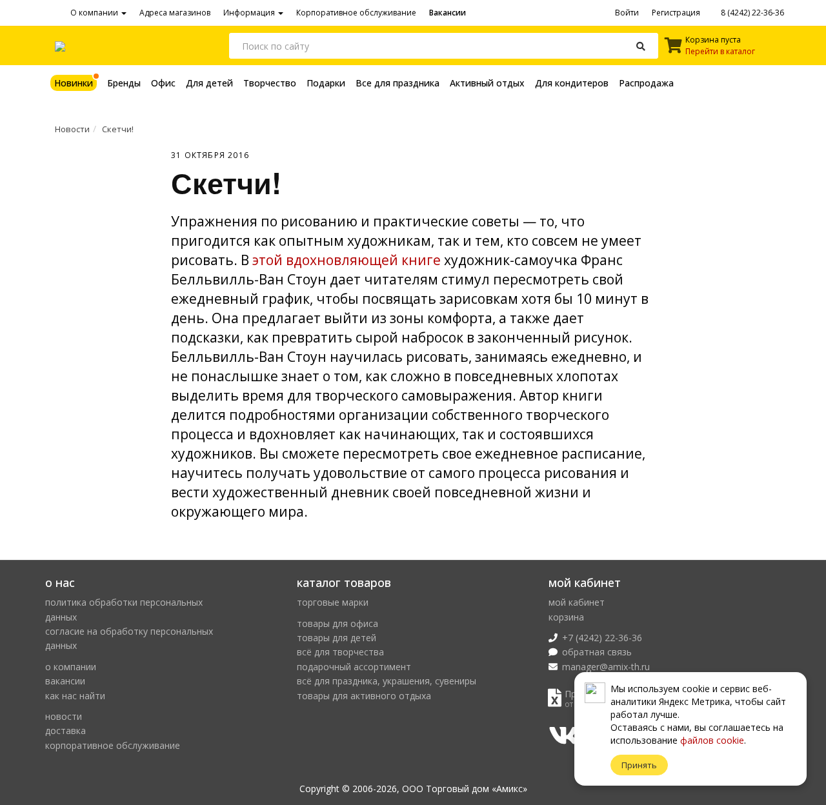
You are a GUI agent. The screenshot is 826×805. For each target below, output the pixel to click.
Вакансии (447, 12)
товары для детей (336, 637)
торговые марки (332, 602)
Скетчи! (118, 129)
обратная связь (597, 652)
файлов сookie (712, 740)
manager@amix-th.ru (606, 667)
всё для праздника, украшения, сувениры (386, 681)
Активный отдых (487, 83)
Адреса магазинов (174, 12)
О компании (95, 12)
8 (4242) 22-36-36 (751, 12)
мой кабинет (577, 602)
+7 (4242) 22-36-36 (602, 637)
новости (63, 716)
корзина (566, 617)
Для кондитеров (572, 83)
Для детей (209, 83)
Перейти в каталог (720, 51)
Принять (639, 765)
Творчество (269, 83)
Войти (627, 12)
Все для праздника (397, 83)
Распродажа (646, 83)
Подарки (326, 83)
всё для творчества (340, 652)
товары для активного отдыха (364, 696)
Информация (250, 12)
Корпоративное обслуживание (356, 12)
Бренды (124, 83)
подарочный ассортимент (354, 667)
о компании (70, 667)
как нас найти (75, 696)
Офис (163, 83)
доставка (65, 730)
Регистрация (676, 12)
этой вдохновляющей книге (346, 260)
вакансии (65, 681)
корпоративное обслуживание (112, 745)
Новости (72, 129)
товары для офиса (337, 623)
